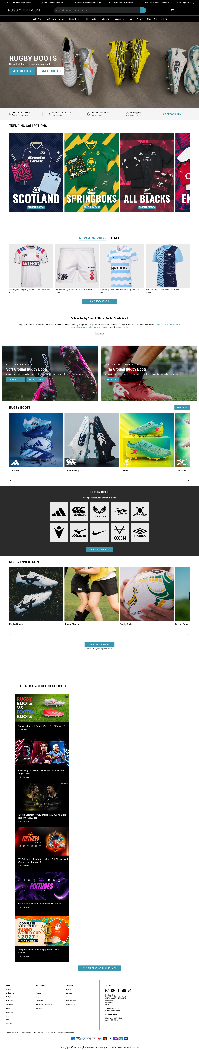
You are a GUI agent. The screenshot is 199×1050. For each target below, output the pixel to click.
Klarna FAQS (40, 1008)
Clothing (106, 19)
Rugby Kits (37, 19)
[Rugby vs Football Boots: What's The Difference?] (42, 708)
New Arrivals (10, 1012)
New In (140, 19)
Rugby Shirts (10, 993)
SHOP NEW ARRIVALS (100, 301)
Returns (38, 993)
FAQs (37, 997)
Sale (132, 19)
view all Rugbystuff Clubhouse (100, 968)
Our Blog (69, 993)
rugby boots (175, 324)
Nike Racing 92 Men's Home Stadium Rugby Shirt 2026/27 (120, 290)
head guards (122, 327)
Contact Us (39, 1001)
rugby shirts (162, 324)
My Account (165, 2)
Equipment (120, 19)
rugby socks (98, 327)
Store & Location (71, 1004)
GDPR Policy (51, 1032)
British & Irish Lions (55, 19)
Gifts (148, 19)
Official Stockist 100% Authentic (122, 2)
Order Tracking (160, 19)
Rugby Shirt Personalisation (45, 1004)
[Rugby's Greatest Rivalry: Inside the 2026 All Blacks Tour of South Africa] (42, 797)
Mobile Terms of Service (66, 1032)
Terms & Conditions (12, 1032)
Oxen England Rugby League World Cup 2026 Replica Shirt (30, 290)
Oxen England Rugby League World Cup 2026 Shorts (73, 290)
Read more (99, 333)
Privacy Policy (26, 1032)
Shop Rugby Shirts (172, 114)
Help (146, 2)
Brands (8, 1008)
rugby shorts (76, 327)
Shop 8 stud (36, 379)
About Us (69, 989)
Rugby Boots (75, 19)
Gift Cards (9, 1023)
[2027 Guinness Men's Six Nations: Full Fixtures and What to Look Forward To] (42, 841)
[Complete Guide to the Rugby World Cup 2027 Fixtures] (42, 931)
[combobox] (100, 10)
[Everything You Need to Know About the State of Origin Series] (42, 753)
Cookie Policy (38, 1032)
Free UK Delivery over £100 (53, 2)
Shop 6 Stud (16, 379)
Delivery (38, 989)
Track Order (154, 2)
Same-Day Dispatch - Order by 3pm (89, 2)
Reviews (69, 997)
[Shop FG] (149, 373)
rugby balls (87, 327)
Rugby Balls (91, 19)
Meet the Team (71, 1001)
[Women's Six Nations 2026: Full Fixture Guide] (42, 886)
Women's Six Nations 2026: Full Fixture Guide (40, 903)
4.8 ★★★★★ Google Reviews (20, 2)
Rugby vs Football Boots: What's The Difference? (41, 726)
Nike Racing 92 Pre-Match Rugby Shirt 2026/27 (163, 290)
